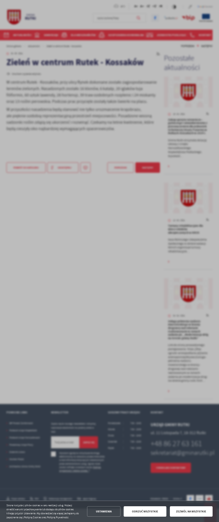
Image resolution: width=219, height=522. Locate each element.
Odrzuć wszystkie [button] (145, 511)
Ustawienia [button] (104, 511)
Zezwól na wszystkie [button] (191, 511)
